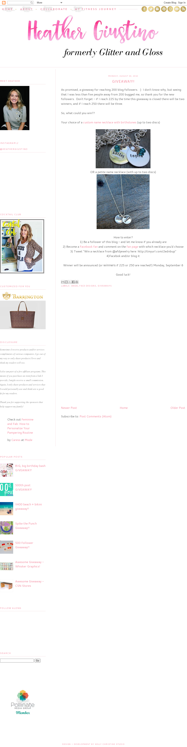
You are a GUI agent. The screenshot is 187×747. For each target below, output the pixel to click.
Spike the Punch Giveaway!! (26, 525)
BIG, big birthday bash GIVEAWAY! (30, 468)
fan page (132, 246)
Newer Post (69, 408)
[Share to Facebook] (73, 282)
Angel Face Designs (83, 285)
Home (124, 408)
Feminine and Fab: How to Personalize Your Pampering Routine (20, 426)
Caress (15, 440)
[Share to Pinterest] (77, 282)
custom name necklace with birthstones (109, 122)
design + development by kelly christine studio (93, 744)
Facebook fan (89, 246)
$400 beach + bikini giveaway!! (28, 506)
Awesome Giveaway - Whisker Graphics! (29, 564)
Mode (28, 440)
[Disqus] (123, 356)
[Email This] (63, 282)
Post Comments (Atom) (96, 416)
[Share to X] (70, 282)
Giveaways (105, 285)
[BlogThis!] (66, 282)
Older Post (177, 408)
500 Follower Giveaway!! (24, 545)
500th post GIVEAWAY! (23, 487)
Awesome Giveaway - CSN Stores (29, 583)
